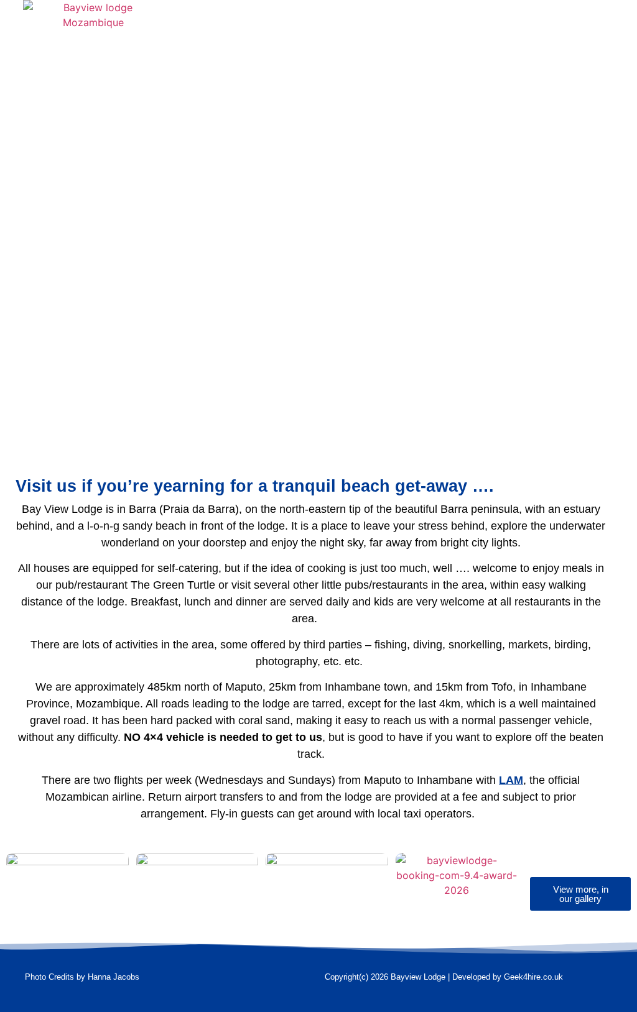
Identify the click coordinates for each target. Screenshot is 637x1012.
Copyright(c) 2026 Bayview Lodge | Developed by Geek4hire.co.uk (444, 977)
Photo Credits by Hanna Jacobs (82, 977)
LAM (511, 780)
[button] (357, 26)
